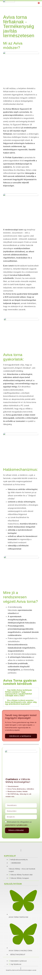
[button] (26, 4)
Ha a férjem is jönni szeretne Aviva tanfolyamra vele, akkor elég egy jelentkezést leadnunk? (21, 702)
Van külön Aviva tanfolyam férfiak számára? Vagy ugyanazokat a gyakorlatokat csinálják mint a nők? (18, 693)
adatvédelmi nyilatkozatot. (16, 825)
